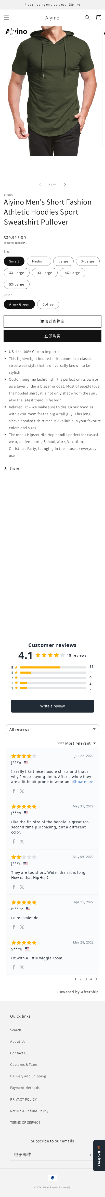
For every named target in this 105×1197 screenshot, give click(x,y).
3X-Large (44, 272)
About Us (17, 1041)
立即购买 (52, 335)
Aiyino (46, 1187)
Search (15, 1030)
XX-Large (16, 272)
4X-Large (72, 272)
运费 (22, 243)
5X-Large (16, 284)
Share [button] (14, 468)
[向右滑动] (64, 184)
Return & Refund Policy (29, 1111)
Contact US (19, 1053)
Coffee (48, 304)
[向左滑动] (40, 184)
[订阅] (89, 1154)
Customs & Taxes (24, 1064)
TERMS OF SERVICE (25, 1122)
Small (14, 261)
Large (63, 261)
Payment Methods (25, 1087)
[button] (6, 17)
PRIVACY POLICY (23, 1099)
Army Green (19, 304)
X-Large (87, 261)
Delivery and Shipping (28, 1076)
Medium (39, 261)
